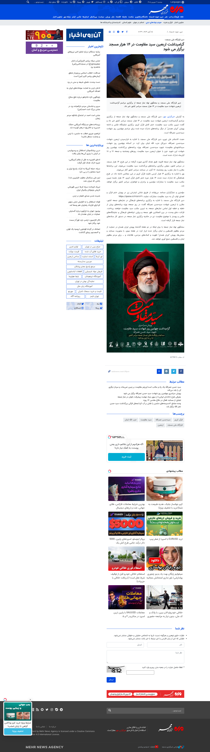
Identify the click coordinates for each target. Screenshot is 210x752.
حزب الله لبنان (130, 419)
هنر (166, 16)
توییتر (88, 2)
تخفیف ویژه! (17, 731)
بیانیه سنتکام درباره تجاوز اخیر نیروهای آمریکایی (84, 53)
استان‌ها (86, 16)
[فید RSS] (37, 710)
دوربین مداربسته (85, 261)
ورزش (107, 16)
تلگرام (136, 2)
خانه (182, 16)
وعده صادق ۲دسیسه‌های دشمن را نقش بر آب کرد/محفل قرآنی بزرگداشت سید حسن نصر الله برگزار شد (145, 405)
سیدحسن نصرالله (163, 419)
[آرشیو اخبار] (33, 710)
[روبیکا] (42, 710)
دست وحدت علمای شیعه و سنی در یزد (83, 82)
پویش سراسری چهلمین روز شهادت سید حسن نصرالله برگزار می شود (152, 393)
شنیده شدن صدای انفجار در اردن (86, 196)
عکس (79, 16)
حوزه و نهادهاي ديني (154, 22)
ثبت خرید (126, 457)
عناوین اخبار (179, 22)
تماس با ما (40, 726)
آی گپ (117, 2)
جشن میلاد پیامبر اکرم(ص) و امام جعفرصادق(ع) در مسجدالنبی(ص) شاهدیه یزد (86, 64)
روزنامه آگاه (75, 296)
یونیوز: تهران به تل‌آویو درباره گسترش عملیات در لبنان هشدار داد (84, 213)
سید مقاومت (146, 419)
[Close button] (30, 699)
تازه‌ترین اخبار (95, 46)
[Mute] (154, 458)
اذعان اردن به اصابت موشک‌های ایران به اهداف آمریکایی (83, 90)
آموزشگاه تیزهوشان (93, 276)
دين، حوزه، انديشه (156, 16)
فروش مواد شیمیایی (93, 271)
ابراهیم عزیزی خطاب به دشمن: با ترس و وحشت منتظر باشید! (84, 135)
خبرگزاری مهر (169, 116)
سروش (126, 2)
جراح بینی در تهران (92, 246)
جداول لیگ (52, 2)
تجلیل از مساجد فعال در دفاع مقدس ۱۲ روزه (162, 400)
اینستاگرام (99, 2)
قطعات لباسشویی (74, 271)
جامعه (124, 16)
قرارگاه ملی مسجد (175, 425)
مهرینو (70, 291)
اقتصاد (118, 16)
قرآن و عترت (167, 22)
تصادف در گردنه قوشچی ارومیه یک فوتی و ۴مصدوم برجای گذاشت (83, 231)
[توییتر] (47, 710)
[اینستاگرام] (52, 710)
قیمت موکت (74, 251)
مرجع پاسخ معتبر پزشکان (84, 266)
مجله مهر (67, 16)
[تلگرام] (61, 710)
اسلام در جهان (138, 22)
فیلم (73, 16)
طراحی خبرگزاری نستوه (170, 747)
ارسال (111, 679)
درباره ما (52, 726)
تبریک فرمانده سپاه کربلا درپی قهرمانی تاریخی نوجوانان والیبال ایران (84, 188)
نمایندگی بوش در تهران (84, 281)
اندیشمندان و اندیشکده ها (110, 22)
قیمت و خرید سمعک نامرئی (89, 291)
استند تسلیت (87, 256)
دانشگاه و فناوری (141, 16)
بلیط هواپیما (74, 276)
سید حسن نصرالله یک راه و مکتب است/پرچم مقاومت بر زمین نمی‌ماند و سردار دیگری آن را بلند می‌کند (145, 389)
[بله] (56, 710)
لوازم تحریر (73, 246)
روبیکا (79, 2)
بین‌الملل (93, 16)
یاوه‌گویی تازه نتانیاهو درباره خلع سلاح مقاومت (84, 99)
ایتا (71, 2)
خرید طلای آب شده (93, 251)
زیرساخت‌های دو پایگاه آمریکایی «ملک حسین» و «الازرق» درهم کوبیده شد (84, 126)
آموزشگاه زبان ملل (84, 286)
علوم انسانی (126, 22)
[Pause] (149, 458)
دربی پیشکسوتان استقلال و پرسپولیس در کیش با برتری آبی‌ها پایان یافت (84, 152)
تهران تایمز (94, 296)
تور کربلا (99, 256)
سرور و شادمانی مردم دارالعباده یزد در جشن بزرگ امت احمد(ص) (84, 108)
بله (108, 2)
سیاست (101, 16)
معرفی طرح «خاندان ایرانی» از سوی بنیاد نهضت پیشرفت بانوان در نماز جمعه (149, 397)
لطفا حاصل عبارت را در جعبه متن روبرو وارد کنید (163, 667)
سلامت (131, 16)
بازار (112, 16)
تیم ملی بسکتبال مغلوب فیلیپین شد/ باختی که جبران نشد (84, 179)
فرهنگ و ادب (174, 16)
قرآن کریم (179, 419)
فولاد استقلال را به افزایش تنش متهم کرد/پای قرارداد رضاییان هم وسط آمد (84, 203)
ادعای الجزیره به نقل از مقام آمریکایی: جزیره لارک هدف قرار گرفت (84, 161)
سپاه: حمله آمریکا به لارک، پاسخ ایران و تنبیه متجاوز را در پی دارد (83, 170)
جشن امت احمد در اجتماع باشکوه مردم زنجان (83, 117)
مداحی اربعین (73, 256)
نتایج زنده (64, 2)
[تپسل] (109, 437)
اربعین (160, 425)
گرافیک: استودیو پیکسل (146, 747)
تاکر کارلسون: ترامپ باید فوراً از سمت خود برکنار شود (84, 222)
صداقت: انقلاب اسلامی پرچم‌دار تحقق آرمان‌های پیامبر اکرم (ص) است (84, 74)
